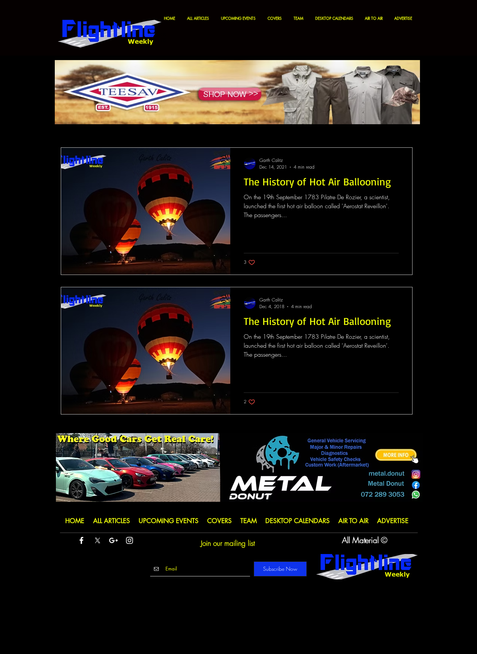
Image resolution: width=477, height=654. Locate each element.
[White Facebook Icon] (81, 540)
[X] (97, 540)
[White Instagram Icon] (129, 540)
